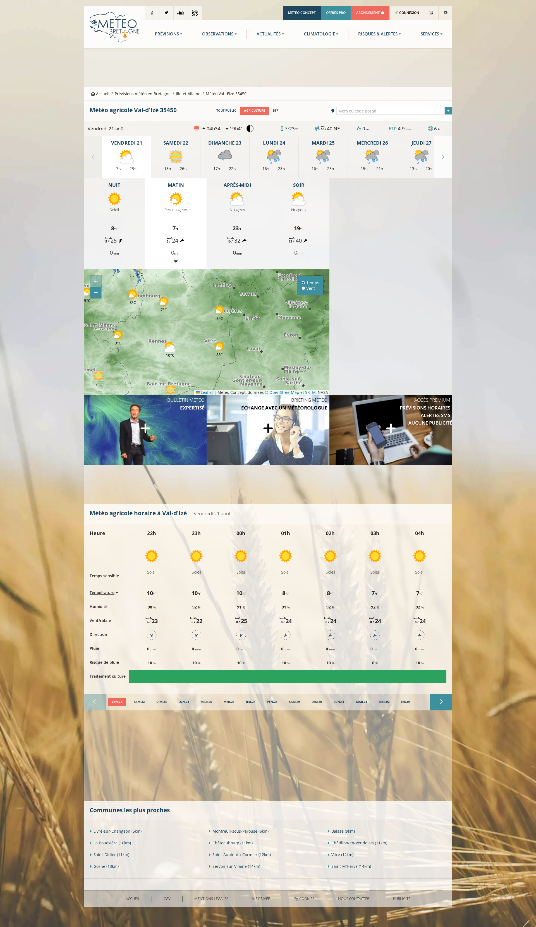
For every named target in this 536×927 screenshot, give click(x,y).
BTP (275, 110)
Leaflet (206, 392)
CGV (167, 898)
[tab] (117, 702)
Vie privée (261, 898)
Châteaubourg (232, 842)
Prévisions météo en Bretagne (143, 93)
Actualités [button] (269, 34)
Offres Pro (336, 12)
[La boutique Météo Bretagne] (431, 13)
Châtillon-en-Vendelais (359, 842)
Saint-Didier (111, 854)
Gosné (106, 866)
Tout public (226, 110)
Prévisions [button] (167, 34)
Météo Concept (302, 12)
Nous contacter (353, 898)
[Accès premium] (390, 430)
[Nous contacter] (445, 13)
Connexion (408, 12)
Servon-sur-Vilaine (236, 866)
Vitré (342, 854)
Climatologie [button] (319, 34)
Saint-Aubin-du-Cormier (241, 854)
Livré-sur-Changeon (118, 831)
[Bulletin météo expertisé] (145, 430)
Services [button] (430, 34)
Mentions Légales (211, 898)
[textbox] (394, 111)
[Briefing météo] (268, 430)
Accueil (102, 93)
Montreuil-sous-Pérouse (240, 831)
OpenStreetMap (284, 392)
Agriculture (254, 110)
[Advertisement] (268, 67)
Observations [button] (217, 34)
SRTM (310, 392)
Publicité (401, 898)
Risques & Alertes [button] (378, 34)
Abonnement (368, 12)
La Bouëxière (112, 842)
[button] (98, 378)
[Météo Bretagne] (114, 26)
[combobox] (394, 111)
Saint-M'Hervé (351, 866)
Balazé (343, 831)
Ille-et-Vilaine (188, 93)
